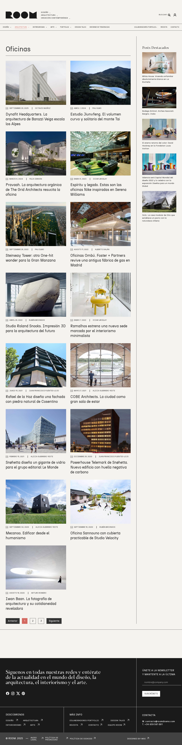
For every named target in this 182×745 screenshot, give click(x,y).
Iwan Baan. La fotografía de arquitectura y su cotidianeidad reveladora (31, 603)
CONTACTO (93, 725)
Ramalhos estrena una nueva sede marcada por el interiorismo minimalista (98, 331)
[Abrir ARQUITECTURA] (28, 27)
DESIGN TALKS (117, 721)
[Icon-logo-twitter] (18, 694)
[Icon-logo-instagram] (13, 694)
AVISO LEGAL (34, 739)
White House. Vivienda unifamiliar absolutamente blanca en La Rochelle (157, 79)
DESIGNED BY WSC (136, 739)
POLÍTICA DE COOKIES (81, 739)
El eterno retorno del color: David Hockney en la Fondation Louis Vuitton (157, 146)
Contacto (175, 27)
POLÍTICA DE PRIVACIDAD (51, 739)
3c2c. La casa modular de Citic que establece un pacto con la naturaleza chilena (158, 218)
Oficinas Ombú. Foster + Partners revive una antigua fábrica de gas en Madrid (100, 260)
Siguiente (54, 621)
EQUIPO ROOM (115, 725)
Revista (164, 27)
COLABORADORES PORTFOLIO (84, 721)
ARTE (32, 725)
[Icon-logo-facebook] (8, 694)
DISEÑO (10, 721)
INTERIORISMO (13, 725)
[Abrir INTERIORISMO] (46, 27)
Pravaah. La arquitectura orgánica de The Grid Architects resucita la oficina (34, 189)
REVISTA (74, 725)
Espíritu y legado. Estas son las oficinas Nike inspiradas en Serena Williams (98, 189)
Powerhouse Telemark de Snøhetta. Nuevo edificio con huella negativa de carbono (99, 467)
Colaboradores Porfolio (145, 27)
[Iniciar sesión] (174, 15)
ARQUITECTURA (30, 721)
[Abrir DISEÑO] (10, 27)
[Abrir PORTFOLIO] (70, 27)
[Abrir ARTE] (56, 27)
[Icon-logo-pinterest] (23, 694)
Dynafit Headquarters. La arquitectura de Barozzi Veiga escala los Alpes (35, 119)
